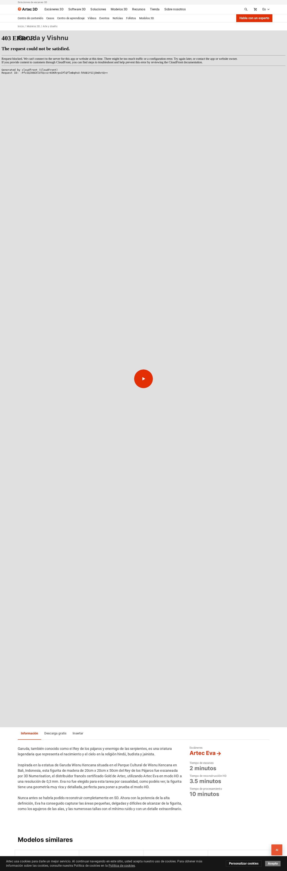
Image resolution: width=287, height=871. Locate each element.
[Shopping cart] (255, 9)
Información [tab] (29, 733)
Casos (50, 18)
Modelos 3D (146, 18)
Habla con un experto (254, 18)
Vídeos (92, 18)
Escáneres (196, 747)
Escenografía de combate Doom (231, 855)
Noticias (118, 18)
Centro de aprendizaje (71, 18)
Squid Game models (94, 855)
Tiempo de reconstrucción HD (208, 775)
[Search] (246, 9)
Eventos (104, 18)
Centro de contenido (30, 18)
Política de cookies (122, 865)
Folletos (131, 18)
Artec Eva (203, 753)
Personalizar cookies (243, 863)
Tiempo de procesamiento (206, 788)
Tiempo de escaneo (202, 763)
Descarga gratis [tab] (55, 733)
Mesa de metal (27, 855)
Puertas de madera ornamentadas (168, 855)
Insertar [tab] (78, 733)
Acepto (273, 863)
